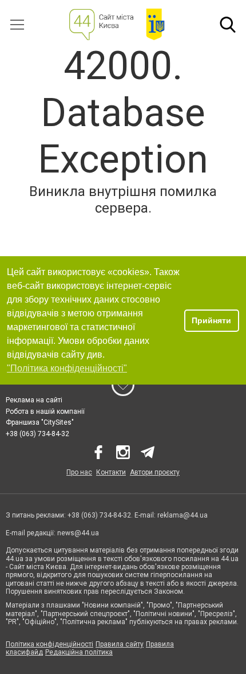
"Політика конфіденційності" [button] (67, 368)
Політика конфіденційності (49, 644)
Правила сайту (120, 644)
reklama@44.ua (182, 515)
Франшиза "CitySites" (40, 422)
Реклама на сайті (34, 400)
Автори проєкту (155, 472)
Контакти (111, 472)
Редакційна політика (79, 652)
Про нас (79, 472)
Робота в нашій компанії (45, 411)
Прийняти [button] (211, 320)
